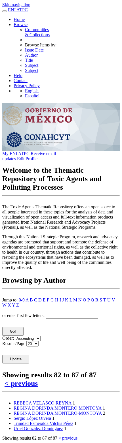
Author (31, 55)
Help (18, 75)
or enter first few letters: (23, 315)
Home (19, 19)
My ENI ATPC (16, 153)
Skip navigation (16, 4)
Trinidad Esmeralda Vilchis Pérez (43, 423)
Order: (8, 338)
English (32, 90)
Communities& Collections (37, 32)
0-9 (22, 300)
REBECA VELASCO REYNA (42, 403)
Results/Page (13, 343)
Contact (21, 80)
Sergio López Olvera (32, 418)
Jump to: (10, 300)
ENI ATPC (18, 9)
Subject (31, 65)
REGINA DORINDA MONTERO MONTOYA (58, 408)
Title (29, 60)
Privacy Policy (27, 85)
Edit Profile (27, 158)
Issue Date (34, 50)
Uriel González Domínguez (38, 428)
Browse (21, 24)
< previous (21, 383)
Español (32, 95)
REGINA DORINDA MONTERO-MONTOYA (58, 413)
